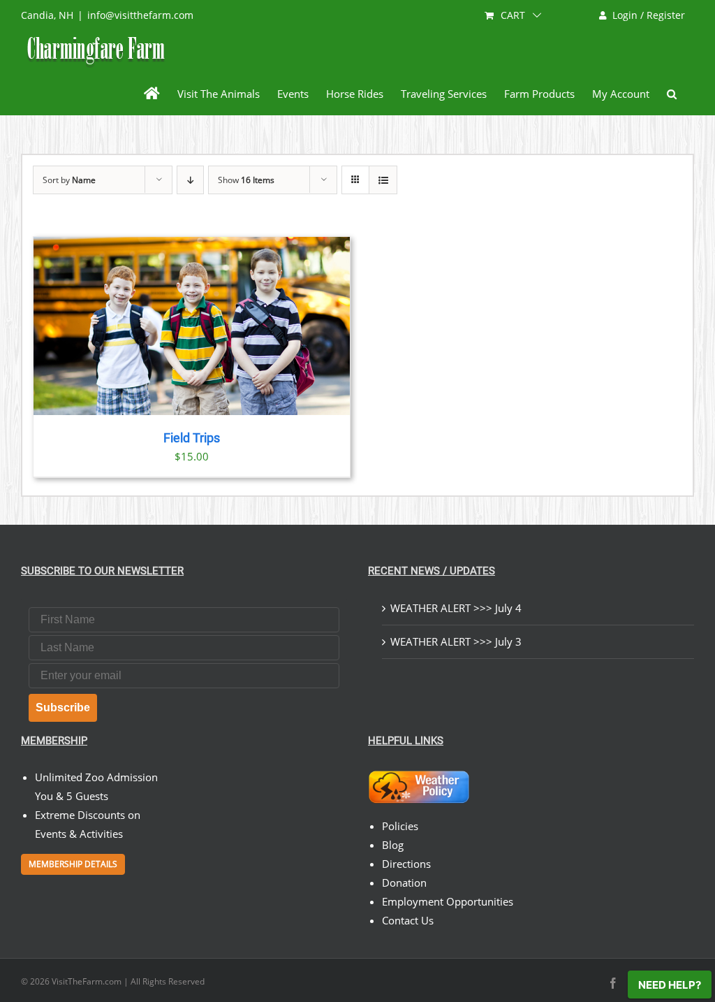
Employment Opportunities (447, 901)
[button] (672, 94)
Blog (393, 845)
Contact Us (408, 920)
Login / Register (648, 15)
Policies (400, 826)
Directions (406, 864)
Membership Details (73, 864)
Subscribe (63, 707)
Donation (404, 883)
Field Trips (191, 438)
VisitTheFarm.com (86, 981)
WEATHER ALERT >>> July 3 (456, 641)
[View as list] (383, 180)
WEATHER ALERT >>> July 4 (456, 608)
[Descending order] (190, 180)
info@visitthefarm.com (140, 15)
